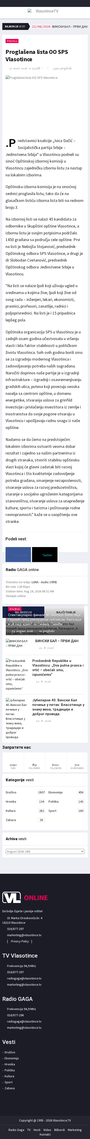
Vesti (36, 1130)
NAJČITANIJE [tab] (66, 612)
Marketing (75, 1130)
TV (28, 1130)
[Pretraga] (85, 13)
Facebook (20, 555)
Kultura (25, 811)
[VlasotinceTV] (45, 12)
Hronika (25, 801)
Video (47, 1130)
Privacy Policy (20, 941)
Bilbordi (59, 1130)
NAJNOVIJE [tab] (23, 612)
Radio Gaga (16, 1130)
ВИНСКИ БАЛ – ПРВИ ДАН (59, 26)
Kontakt (45, 1134)
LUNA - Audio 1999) (44, 582)
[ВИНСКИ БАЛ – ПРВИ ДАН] (17, 643)
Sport (65, 811)
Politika (12, 41)
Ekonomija (65, 792)
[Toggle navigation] (4, 13)
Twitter (47, 555)
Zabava (24, 820)
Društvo (25, 792)
